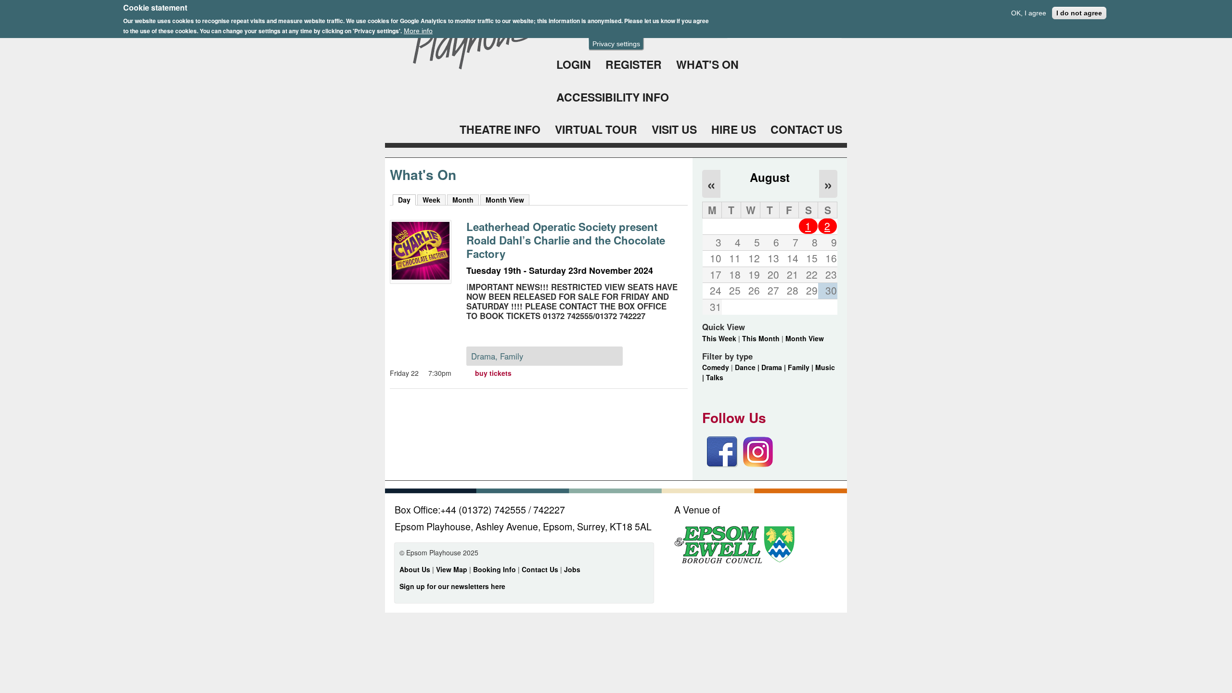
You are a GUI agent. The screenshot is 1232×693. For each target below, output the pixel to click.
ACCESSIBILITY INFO (612, 97)
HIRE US (733, 129)
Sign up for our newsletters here (452, 586)
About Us (414, 569)
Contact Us (541, 569)
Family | (801, 367)
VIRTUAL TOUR (596, 129)
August (770, 177)
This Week (719, 338)
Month (463, 200)
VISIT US (674, 129)
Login (573, 64)
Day (407, 200)
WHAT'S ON (707, 64)
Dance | (748, 367)
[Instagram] (758, 464)
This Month (761, 338)
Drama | (774, 367)
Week (431, 200)
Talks (714, 377)
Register (633, 64)
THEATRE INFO (500, 129)
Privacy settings (616, 44)
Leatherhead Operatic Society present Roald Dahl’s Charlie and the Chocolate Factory (565, 240)
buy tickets (493, 373)
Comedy (715, 367)
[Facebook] (722, 464)
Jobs (572, 569)
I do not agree (1079, 13)
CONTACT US (806, 129)
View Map (452, 569)
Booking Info (494, 569)
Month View (505, 200)
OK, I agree (1028, 13)
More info (418, 31)
